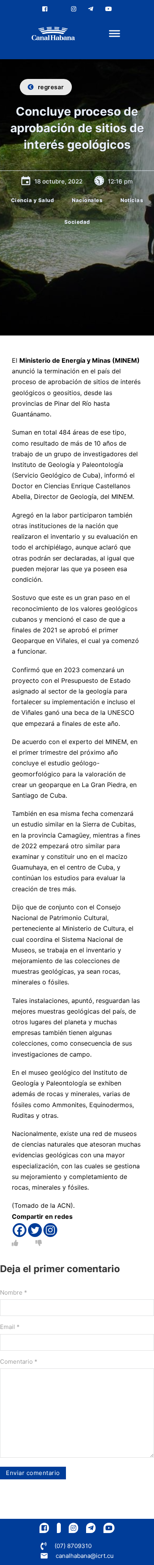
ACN (64, 1205)
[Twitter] (35, 1230)
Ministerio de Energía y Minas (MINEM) (79, 360)
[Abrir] (114, 33)
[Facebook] (19, 1230)
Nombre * (13, 1292)
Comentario (19, 1361)
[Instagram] (50, 1230)
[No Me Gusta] (39, 1243)
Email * (10, 1327)
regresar (51, 87)
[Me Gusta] (15, 1243)
